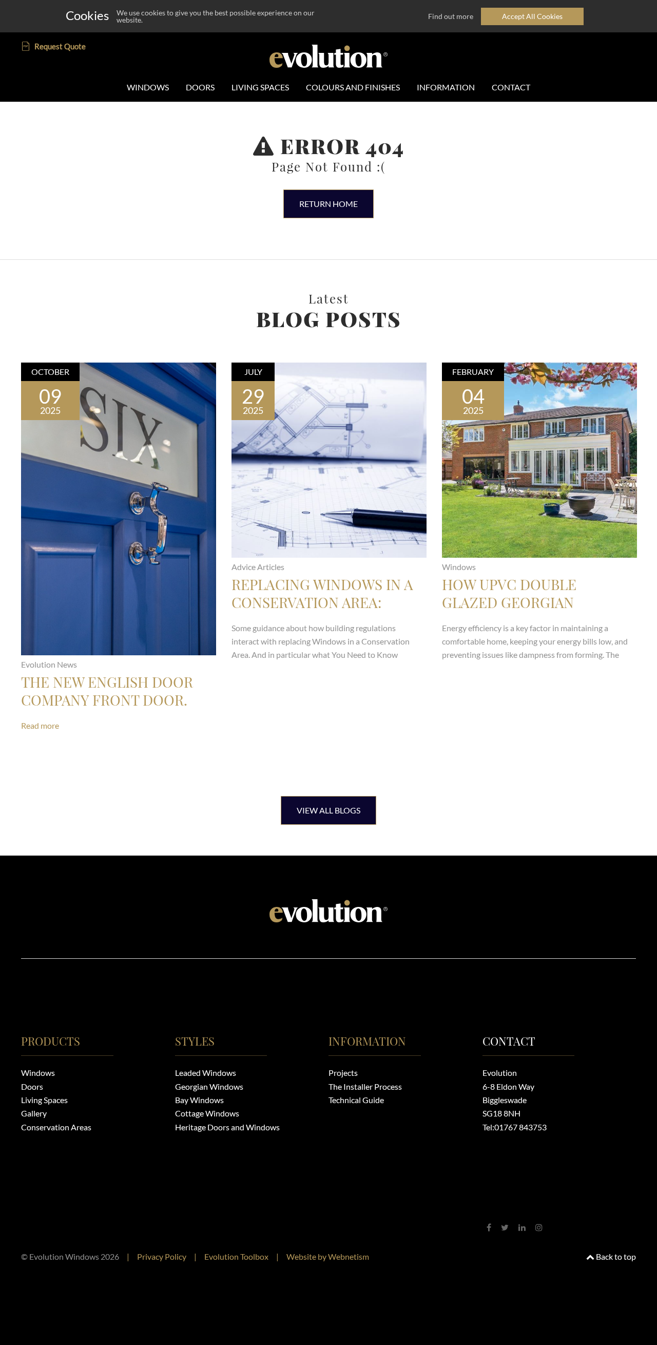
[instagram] (539, 1227)
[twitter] (505, 1227)
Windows (38, 1072)
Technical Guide (356, 1100)
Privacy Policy (161, 1256)
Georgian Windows (209, 1086)
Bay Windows (199, 1100)
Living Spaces (44, 1100)
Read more (40, 725)
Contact (508, 1041)
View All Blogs (328, 810)
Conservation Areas (56, 1127)
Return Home (328, 204)
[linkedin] (522, 1227)
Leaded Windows (205, 1072)
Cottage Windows (207, 1113)
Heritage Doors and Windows (227, 1127)
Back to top (615, 1256)
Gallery (34, 1113)
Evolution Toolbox (236, 1256)
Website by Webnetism (327, 1256)
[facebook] (488, 1227)
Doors (32, 1086)
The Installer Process (365, 1086)
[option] (118, 566)
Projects (343, 1072)
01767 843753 (520, 1127)
